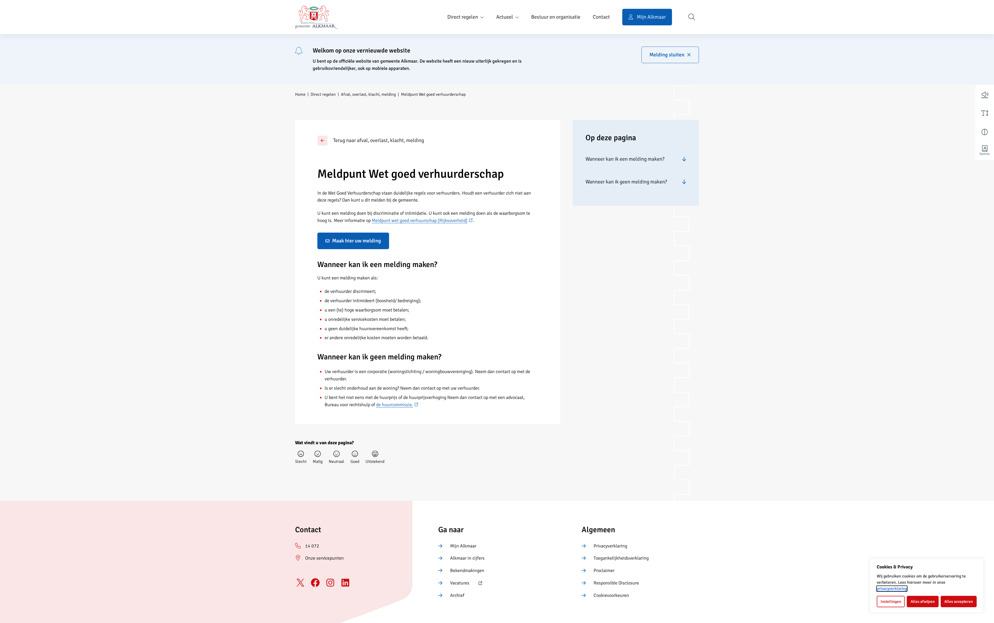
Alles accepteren (958, 601)
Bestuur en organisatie (555, 17)
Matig (318, 461)
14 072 (312, 546)
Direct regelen (462, 17)
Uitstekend (375, 461)
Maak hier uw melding (356, 241)
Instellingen (891, 601)
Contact (601, 17)
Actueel (504, 17)
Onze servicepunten (324, 558)
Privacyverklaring (610, 546)
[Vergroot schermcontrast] (984, 132)
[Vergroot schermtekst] (984, 113)
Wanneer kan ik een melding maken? (625, 159)
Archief (457, 595)
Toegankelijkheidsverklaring (621, 558)
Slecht (300, 461)
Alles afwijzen (923, 601)
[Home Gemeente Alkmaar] (316, 17)
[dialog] (927, 585)
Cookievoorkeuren (611, 595)
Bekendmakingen (467, 570)
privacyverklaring (892, 588)
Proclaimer (604, 570)
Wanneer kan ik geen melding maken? (626, 182)
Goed (354, 461)
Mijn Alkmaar (463, 546)
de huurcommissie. (397, 404)
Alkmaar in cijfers (467, 558)
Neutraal (336, 461)
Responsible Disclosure (616, 583)
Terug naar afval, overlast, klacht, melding (378, 140)
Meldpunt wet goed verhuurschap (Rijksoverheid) (422, 220)
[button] (984, 94)
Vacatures (453, 583)
